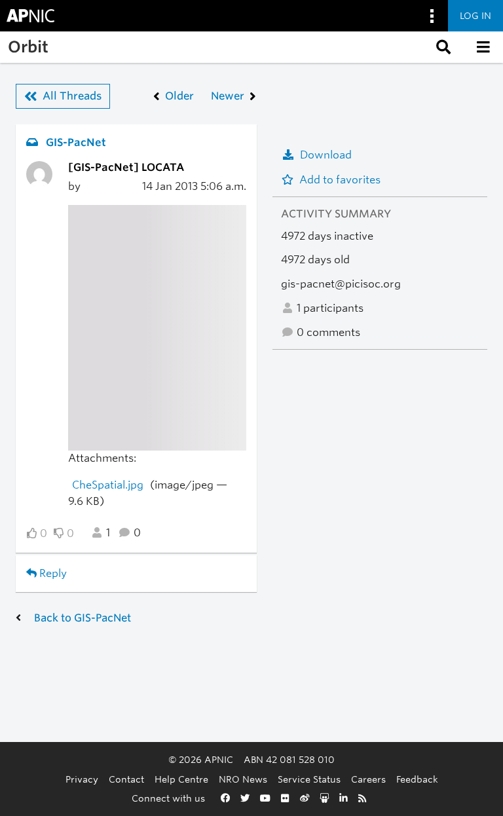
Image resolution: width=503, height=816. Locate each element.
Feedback (417, 779)
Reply (52, 573)
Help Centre (181, 779)
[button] (442, 47)
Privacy (81, 779)
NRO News (243, 779)
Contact (126, 779)
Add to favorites (340, 180)
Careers (368, 779)
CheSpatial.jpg (107, 485)
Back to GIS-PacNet (82, 618)
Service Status (309, 779)
